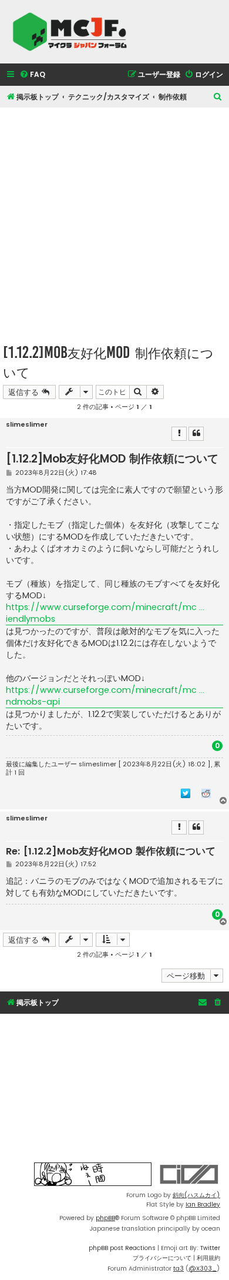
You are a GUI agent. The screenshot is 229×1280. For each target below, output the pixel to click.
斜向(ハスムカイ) (196, 1195)
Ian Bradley (203, 1204)
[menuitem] (32, 75)
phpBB (105, 1218)
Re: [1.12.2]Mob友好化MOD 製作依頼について (110, 852)
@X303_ (202, 1268)
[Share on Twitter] (185, 792)
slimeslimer (27, 424)
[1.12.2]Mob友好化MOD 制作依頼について (108, 362)
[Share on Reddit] (206, 792)
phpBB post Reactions (122, 1248)
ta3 (178, 1268)
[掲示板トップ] (73, 32)
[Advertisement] (114, 222)
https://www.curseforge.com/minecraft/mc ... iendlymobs (105, 613)
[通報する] (179, 434)
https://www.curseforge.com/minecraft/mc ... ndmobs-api (105, 696)
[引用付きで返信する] (196, 434)
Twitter (210, 1248)
